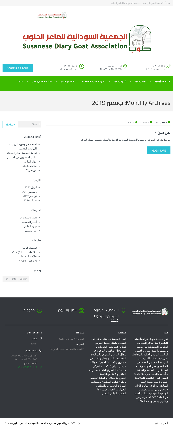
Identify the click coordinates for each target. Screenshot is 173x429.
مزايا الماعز (30, 161)
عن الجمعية (140, 81)
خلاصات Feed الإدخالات (23, 251)
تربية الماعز (30, 226)
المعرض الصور (67, 81)
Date (14, 279)
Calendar (23, 279)
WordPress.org (28, 260)
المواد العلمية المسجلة (93, 81)
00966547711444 (28, 367)
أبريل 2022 (30, 187)
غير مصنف (145, 122)
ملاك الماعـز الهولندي (42, 81)
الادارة (20, 81)
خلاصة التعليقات (28, 256)
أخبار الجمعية (120, 81)
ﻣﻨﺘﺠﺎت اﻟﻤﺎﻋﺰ (29, 165)
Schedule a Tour (17, 68)
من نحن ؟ (162, 132)
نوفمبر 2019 (30, 196)
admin (131, 122)
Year (6, 279)
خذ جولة (29, 310)
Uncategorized (28, 217)
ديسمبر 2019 (29, 191)
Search (10, 124)
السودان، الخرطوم (106, 310)
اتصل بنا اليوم (67, 310)
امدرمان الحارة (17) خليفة (106, 318)
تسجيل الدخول (29, 247)
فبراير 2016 (30, 200)
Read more (158, 150)
